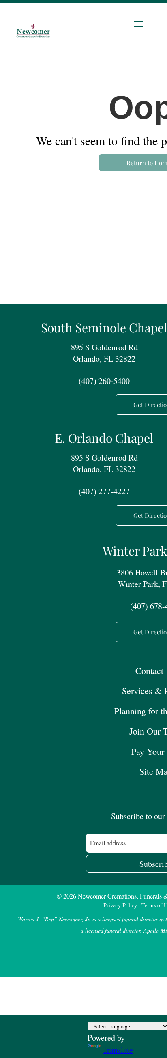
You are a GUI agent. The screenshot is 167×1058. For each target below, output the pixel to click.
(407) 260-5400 (104, 380)
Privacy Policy (120, 905)
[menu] (139, 24)
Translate (118, 1049)
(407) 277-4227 (104, 491)
